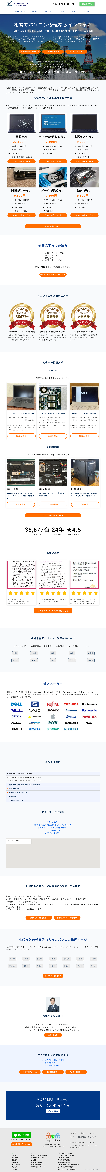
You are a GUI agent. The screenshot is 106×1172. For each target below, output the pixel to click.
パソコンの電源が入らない (66, 1155)
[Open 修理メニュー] (24, 11)
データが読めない (53, 190)
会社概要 (33, 1160)
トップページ (16, 1153)
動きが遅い (84, 190)
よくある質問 (16, 1164)
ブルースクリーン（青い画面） (67, 1169)
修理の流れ (15, 1158)
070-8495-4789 (83, 1137)
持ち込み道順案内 (36, 1162)
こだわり (33, 1153)
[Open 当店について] (54, 11)
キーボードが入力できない (66, 1167)
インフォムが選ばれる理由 (39, 1155)
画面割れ (21, 136)
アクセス (14, 1167)
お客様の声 (15, 1162)
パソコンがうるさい (64, 1158)
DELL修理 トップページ (38, 1167)
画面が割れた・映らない (65, 1153)
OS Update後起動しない (65, 1162)
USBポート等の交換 (64, 1160)
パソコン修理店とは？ (37, 1158)
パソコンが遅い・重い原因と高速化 (68, 1164)
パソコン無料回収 (36, 1164)
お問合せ (14, 1169)
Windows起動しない (53, 136)
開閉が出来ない (21, 190)
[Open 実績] (65, 11)
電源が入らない (84, 136)
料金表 (14, 1155)
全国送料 (14, 1160)
